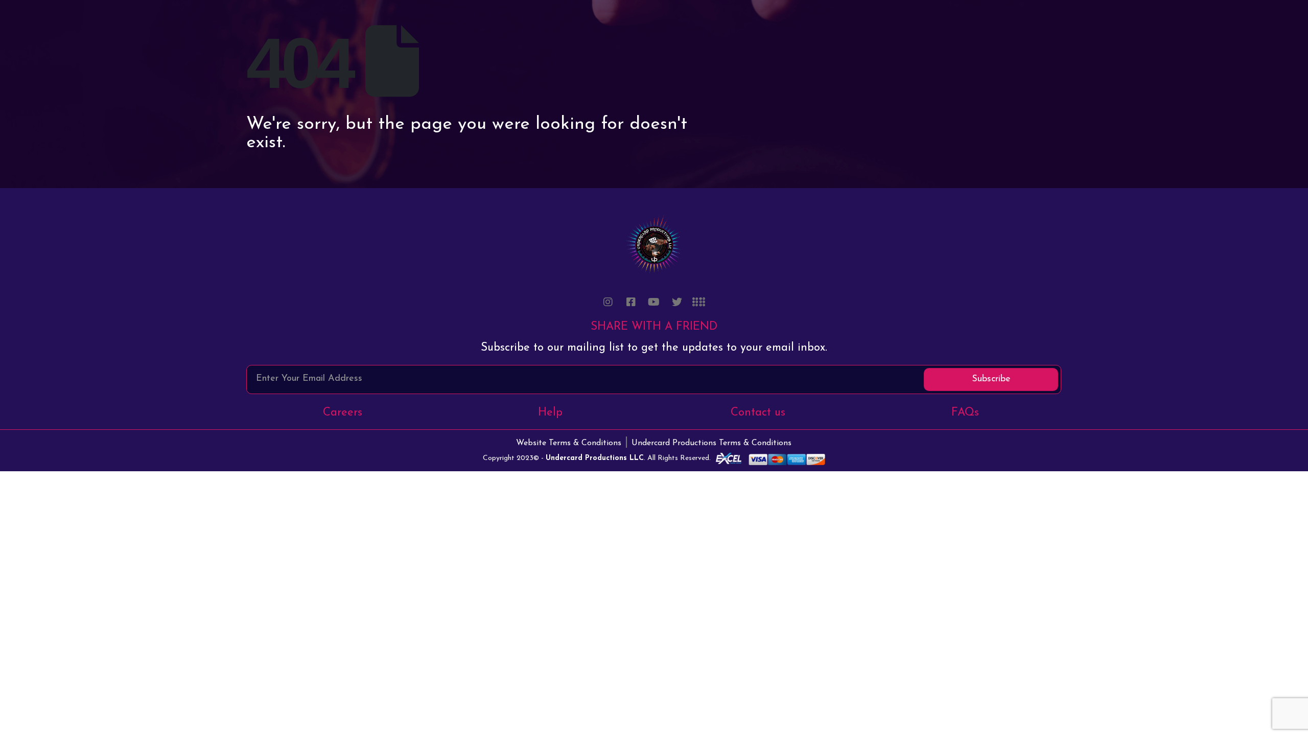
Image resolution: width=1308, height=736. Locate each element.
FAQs (965, 413)
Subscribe (991, 379)
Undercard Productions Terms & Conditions (711, 443)
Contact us (758, 413)
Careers (342, 413)
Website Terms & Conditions (568, 443)
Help (550, 413)
